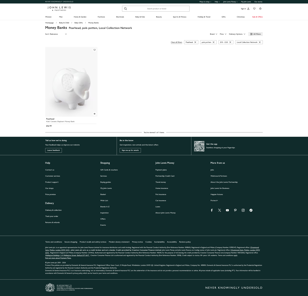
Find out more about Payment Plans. (58, 258)
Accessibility (172, 242)
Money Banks (93, 23)
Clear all (176, 42)
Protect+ (214, 200)
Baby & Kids (140, 17)
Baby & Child (64, 23)
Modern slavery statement (119, 242)
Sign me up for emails (130, 150)
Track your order (51, 216)
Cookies (148, 242)
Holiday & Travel (204, 17)
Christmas (241, 17)
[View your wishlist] (254, 9)
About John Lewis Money (165, 213)
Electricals (120, 17)
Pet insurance (160, 194)
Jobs (212, 170)
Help (216, 2)
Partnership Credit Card (164, 176)
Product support (51, 182)
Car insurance (160, 200)
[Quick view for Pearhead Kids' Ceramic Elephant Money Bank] (94, 114)
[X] (219, 211)
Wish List (104, 200)
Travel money (160, 182)
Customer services (52, 176)
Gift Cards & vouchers (109, 170)
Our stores (258, 2)
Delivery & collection (53, 210)
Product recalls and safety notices (93, 242)
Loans (157, 206)
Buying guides (105, 182)
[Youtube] (227, 211)
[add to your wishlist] (94, 50)
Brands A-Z (104, 206)
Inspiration (104, 213)
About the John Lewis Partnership (224, 182)
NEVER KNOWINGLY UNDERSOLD (59, 2)
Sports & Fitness (179, 17)
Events (103, 225)
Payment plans (161, 170)
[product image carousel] (71, 82)
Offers (103, 219)
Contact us (49, 170)
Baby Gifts (78, 23)
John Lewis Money (229, 2)
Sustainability (159, 242)
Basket (103, 194)
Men (61, 17)
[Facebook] (211, 211)
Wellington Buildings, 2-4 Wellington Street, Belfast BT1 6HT (67, 255)
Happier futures (217, 194)
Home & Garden (80, 17)
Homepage (49, 23)
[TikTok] (251, 211)
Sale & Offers (257, 17)
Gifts (224, 17)
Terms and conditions (53, 242)
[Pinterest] (235, 211)
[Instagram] (243, 211)
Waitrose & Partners (219, 176)
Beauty (159, 17)
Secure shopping (70, 242)
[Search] (125, 9)
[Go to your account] (248, 9)
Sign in (243, 8)
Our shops (49, 188)
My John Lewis (246, 2)
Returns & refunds (52, 222)
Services (103, 176)
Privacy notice (137, 242)
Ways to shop (204, 2)
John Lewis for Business (220, 188)
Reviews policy (185, 242)
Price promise (50, 194)
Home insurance (161, 188)
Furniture (101, 17)
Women (48, 17)
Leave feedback (53, 150)
